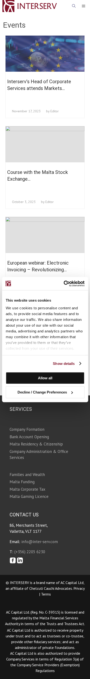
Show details (64, 364)
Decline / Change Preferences (42, 392)
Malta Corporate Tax (27, 489)
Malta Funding (22, 481)
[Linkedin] (20, 561)
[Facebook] (13, 561)
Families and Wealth (27, 474)
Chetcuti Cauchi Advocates (50, 588)
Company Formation (27, 429)
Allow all (45, 378)
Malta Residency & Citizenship (36, 444)
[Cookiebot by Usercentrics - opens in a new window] (64, 283)
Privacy (78, 588)
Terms (46, 594)
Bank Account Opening (29, 436)
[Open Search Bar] (73, 6)
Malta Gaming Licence (29, 496)
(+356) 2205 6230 (29, 551)
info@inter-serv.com (39, 541)
